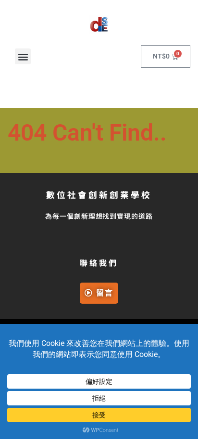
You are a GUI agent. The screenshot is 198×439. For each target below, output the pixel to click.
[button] (23, 56)
